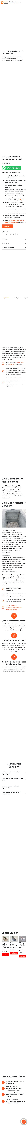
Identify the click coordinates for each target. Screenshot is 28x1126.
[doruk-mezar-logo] (4, 2)
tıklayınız (21, 200)
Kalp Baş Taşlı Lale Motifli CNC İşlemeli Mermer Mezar (22, 946)
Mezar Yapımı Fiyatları (15, 57)
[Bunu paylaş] (7, 234)
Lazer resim (12, 364)
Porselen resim (19, 362)
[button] (20, 2)
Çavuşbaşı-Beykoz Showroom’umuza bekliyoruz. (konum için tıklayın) (14, 607)
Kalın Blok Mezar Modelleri (9, 58)
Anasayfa (4, 57)
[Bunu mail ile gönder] (3, 234)
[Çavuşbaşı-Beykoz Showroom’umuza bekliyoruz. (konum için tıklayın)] (4, 1101)
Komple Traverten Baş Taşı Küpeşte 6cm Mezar (5, 946)
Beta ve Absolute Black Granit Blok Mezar (13, 945)
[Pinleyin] (14, 234)
